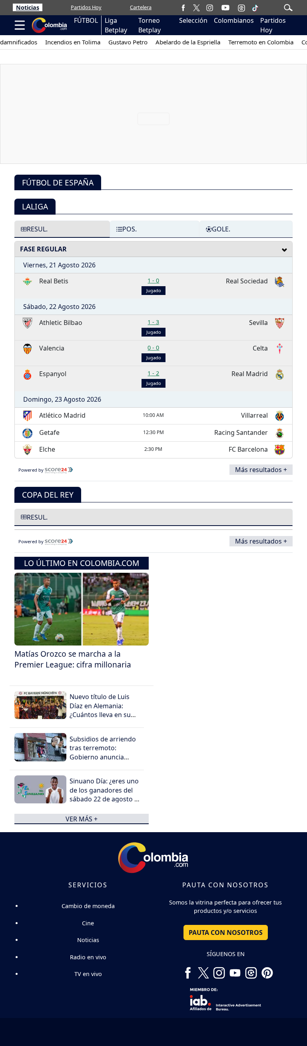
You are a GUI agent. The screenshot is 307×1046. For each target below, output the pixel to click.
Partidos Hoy (86, 7)
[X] (196, 7)
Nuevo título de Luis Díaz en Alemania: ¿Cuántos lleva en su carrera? (100, 710)
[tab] (62, 229)
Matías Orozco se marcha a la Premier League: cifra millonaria (72, 659)
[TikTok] (255, 8)
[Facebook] (183, 7)
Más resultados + (261, 469)
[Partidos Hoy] (241, 8)
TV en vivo (88, 974)
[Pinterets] (267, 970)
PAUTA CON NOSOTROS (226, 932)
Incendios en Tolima (65, 42)
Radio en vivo (88, 957)
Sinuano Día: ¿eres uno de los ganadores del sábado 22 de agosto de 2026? (106, 794)
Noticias (27, 7)
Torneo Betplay (149, 25)
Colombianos (234, 20)
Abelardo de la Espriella (180, 42)
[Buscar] (288, 6)
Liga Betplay (116, 25)
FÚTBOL (86, 20)
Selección (193, 20)
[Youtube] (225, 7)
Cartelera (141, 7)
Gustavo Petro (120, 42)
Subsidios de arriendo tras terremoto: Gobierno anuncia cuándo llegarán (103, 752)
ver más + (82, 818)
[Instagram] (209, 7)
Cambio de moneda (88, 906)
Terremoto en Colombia (253, 42)
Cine (88, 923)
